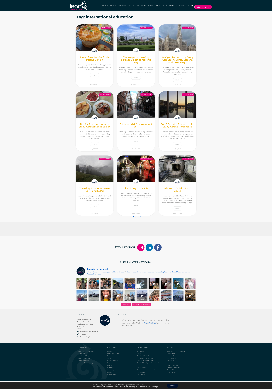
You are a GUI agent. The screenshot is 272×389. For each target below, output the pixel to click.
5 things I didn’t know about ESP (136, 125)
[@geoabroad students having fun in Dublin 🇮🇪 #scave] (94, 283)
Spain (109, 358)
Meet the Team (172, 356)
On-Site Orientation (143, 356)
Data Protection (172, 365)
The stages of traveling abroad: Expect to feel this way (136, 60)
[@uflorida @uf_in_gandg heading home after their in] (130, 283)
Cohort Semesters (84, 360)
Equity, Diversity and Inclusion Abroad (150, 363)
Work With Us (150, 323)
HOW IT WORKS (169, 6)
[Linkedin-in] (149, 247)
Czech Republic (112, 360)
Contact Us (170, 360)
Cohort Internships (84, 358)
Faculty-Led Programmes (86, 356)
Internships (81, 353)
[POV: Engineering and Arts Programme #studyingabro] (166, 283)
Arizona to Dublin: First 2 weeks (177, 189)
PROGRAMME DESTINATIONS (147, 6)
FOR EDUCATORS (125, 6)
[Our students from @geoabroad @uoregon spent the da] (106, 283)
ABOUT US (183, 6)
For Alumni (141, 372)
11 (141, 217)
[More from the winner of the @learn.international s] (178, 283)
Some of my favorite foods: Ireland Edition (94, 58)
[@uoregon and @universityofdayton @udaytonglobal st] (142, 295)
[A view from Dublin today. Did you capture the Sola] (142, 283)
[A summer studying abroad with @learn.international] (154, 283)
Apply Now (140, 351)
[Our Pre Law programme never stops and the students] (154, 295)
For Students (108, 6)
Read (95, 75)
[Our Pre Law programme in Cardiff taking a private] (166, 295)
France (109, 356)
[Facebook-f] (158, 247)
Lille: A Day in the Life (136, 188)
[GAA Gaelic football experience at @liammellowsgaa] (178, 295)
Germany (110, 370)
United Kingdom (113, 353)
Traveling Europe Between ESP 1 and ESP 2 (94, 189)
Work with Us (171, 358)
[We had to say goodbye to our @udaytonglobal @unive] (130, 295)
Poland (109, 372)
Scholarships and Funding (146, 360)
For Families (141, 374)
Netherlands (111, 374)
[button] (192, 6)
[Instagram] (140, 247)
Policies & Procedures (174, 370)
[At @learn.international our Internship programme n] (190, 295)
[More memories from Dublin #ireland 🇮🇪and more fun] (81, 283)
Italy (108, 363)
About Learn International (176, 351)
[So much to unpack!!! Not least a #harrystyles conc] (118, 295)
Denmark (110, 367)
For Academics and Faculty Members (149, 370)
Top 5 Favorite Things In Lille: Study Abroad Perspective (177, 125)
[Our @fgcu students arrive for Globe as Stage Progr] (94, 295)
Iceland (109, 365)
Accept (172, 386)
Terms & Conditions (173, 367)
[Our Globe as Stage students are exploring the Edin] (118, 283)
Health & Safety (172, 372)
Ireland (109, 351)
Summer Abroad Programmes (88, 363)
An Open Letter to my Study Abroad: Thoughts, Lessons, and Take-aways (177, 60)
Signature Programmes (86, 351)
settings (155, 387)
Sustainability (171, 353)
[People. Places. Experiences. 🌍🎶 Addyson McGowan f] (106, 295)
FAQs (139, 353)
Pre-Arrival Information (145, 358)
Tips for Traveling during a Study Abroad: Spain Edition (94, 125)
